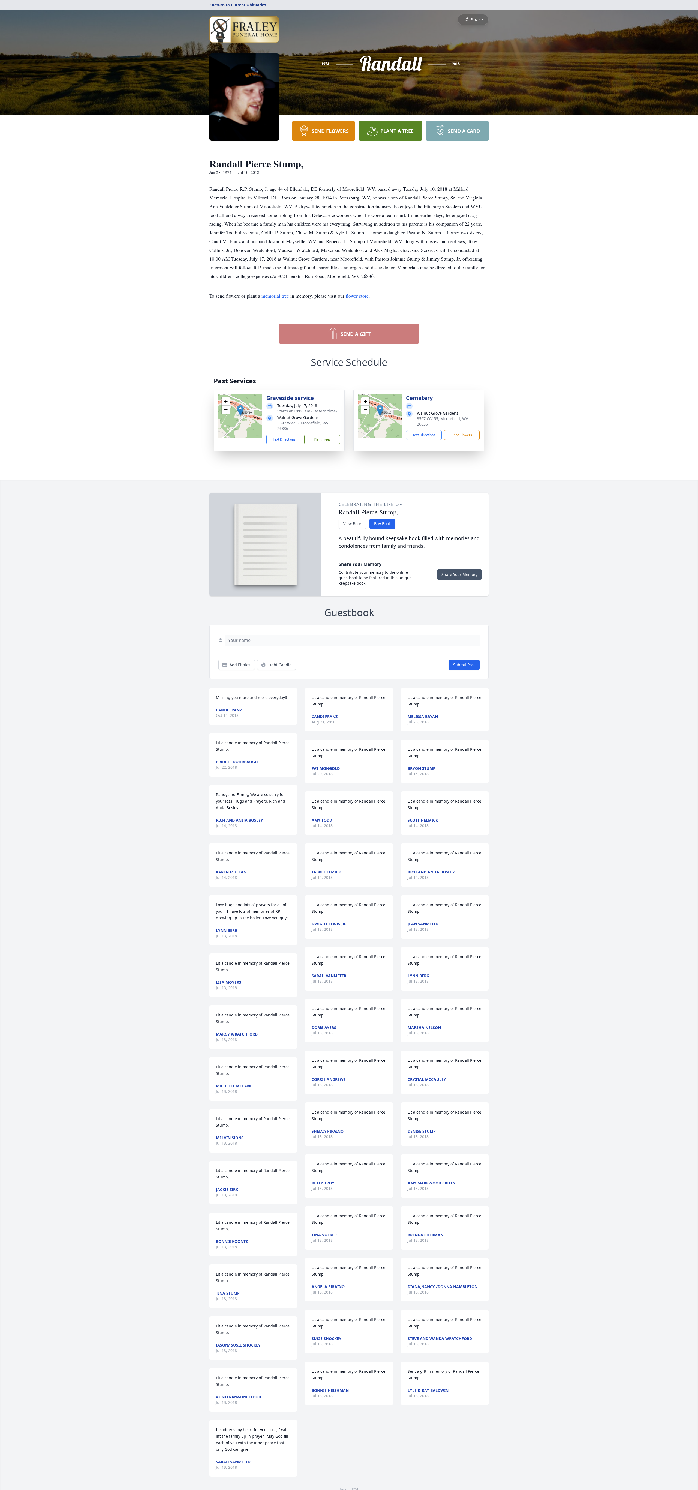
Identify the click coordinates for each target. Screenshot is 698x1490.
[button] (240, 410)
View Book (352, 523)
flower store (357, 295)
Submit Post (464, 664)
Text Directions (284, 439)
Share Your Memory (459, 574)
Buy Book (382, 523)
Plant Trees (322, 439)
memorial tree (275, 295)
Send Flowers (462, 435)
